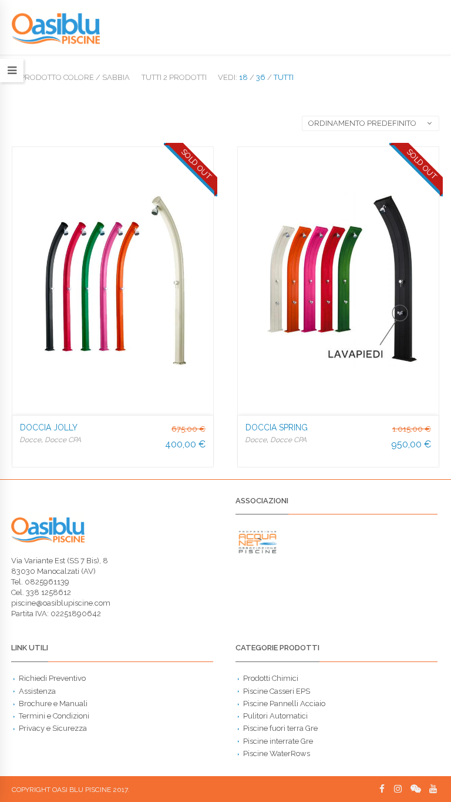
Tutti (284, 77)
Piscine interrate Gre (278, 741)
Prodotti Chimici (270, 678)
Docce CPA (63, 440)
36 (260, 77)
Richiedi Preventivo (52, 678)
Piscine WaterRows (276, 753)
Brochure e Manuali (53, 703)
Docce (30, 440)
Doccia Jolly (49, 427)
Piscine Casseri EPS (276, 691)
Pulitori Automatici (275, 715)
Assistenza (37, 691)
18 (243, 77)
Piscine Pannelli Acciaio (284, 703)
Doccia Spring (276, 427)
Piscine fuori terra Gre (280, 728)
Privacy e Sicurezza (53, 728)
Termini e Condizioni (54, 715)
